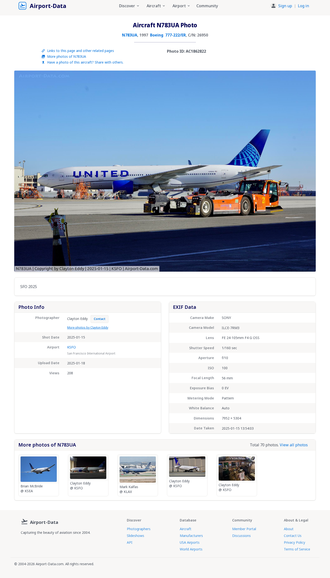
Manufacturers (191, 535)
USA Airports (190, 542)
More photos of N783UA (66, 56)
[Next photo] (307, 171)
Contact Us (292, 535)
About (289, 529)
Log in (303, 5)
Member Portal (244, 529)
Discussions (241, 535)
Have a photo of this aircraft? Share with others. (85, 62)
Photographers (139, 529)
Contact (99, 319)
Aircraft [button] (154, 5)
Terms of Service (297, 549)
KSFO (71, 347)
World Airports (191, 549)
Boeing (156, 35)
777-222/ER (175, 35)
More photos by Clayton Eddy (87, 327)
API (129, 542)
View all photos (294, 445)
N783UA (129, 35)
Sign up (285, 5)
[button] (290, 6)
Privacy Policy (294, 542)
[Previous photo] (23, 171)
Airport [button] (179, 5)
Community (207, 5)
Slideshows (135, 535)
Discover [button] (127, 5)
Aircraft (185, 529)
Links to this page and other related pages (80, 50)
